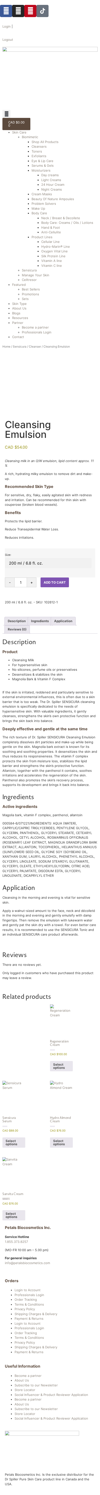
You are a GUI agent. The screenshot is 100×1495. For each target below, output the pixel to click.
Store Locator (25, 1390)
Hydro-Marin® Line (55, 246)
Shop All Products (45, 142)
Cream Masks (42, 194)
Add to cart (55, 582)
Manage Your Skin (35, 275)
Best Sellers (31, 289)
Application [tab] (63, 621)
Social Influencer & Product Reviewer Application (51, 1395)
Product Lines (42, 237)
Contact (18, 337)
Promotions (30, 294)
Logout (7, 39)
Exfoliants (39, 156)
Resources (20, 318)
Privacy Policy (25, 1309)
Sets (25, 299)
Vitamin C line (51, 266)
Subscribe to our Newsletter (36, 1385)
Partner (17, 323)
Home (6, 346)
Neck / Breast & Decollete (60, 218)
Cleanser (35, 346)
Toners (37, 151)
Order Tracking (26, 1299)
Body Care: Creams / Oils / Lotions (67, 223)
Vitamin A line (51, 261)
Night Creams (51, 189)
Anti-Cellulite (51, 232)
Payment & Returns (29, 1318)
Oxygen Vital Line (54, 251)
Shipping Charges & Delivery (36, 1314)
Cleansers (39, 146)
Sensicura (29, 270)
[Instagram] (18, 11)
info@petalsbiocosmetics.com (27, 1263)
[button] (6, 114)
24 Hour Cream (52, 184)
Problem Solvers (44, 204)
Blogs (16, 313)
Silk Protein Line (53, 256)
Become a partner (35, 327)
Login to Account (28, 1290)
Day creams (50, 175)
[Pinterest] (30, 11)
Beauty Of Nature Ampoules (53, 199)
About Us (19, 308)
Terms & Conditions (29, 1304)
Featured (19, 285)
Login (6, 26)
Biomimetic (30, 137)
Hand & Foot (50, 227)
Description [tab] (17, 621)
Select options (59, 1066)
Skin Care (19, 132)
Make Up (38, 208)
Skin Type (19, 304)
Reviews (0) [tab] (17, 629)
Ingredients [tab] (40, 621)
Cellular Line (50, 242)
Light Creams (51, 180)
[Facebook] (6, 11)
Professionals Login (36, 332)
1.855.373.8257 (16, 1242)
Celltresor (29, 280)
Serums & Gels (43, 165)
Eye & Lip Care (42, 161)
